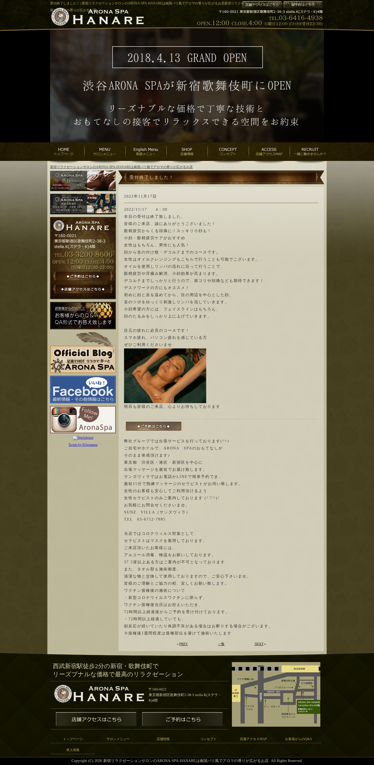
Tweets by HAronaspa (82, 444)
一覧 (221, 644)
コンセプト (208, 739)
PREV (183, 644)
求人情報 (72, 750)
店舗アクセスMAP (253, 739)
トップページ (73, 739)
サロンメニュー (118, 739)
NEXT (259, 644)
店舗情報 (163, 739)
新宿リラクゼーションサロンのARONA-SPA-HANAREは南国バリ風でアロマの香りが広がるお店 (121, 167)
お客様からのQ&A (298, 739)
